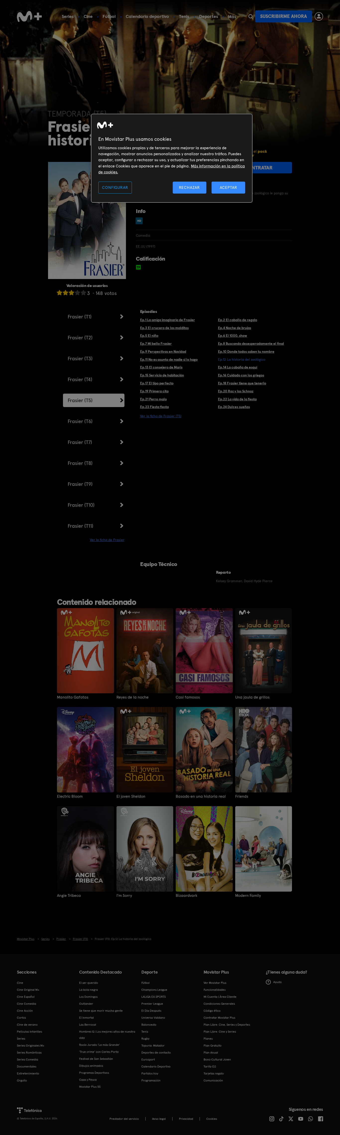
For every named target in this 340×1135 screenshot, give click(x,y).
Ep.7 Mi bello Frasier (156, 344)
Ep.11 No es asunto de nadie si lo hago (169, 359)
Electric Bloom (70, 796)
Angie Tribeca (69, 895)
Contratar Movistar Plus (219, 1017)
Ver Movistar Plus (215, 983)
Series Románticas (29, 1052)
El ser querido (88, 983)
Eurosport (148, 1059)
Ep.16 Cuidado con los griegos (241, 375)
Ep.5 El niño (149, 336)
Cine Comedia (26, 1003)
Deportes (208, 16)
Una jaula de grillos (252, 697)
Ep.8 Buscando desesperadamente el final (251, 344)
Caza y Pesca (88, 1079)
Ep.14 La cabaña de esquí (237, 367)
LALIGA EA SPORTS (153, 996)
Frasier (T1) (80, 317)
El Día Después (151, 1010)
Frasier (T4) (80, 379)
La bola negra (88, 990)
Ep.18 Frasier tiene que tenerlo (242, 383)
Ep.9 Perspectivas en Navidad (163, 352)
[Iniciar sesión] (319, 16)
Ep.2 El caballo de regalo (237, 320)
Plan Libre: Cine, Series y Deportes (227, 1024)
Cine (88, 16)
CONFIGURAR (115, 187)
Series (68, 16)
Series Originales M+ (30, 1045)
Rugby (145, 1038)
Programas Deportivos (94, 1072)
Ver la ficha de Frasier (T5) (160, 416)
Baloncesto (148, 1024)
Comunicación (213, 1080)
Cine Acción (25, 1010)
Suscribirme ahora (283, 16)
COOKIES (211, 1119)
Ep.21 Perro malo (153, 399)
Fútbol (109, 16)
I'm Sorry (124, 895)
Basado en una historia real (201, 796)
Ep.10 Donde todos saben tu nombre (246, 352)
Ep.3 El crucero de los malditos (164, 328)
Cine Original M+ (28, 990)
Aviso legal (159, 1119)
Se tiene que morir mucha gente (101, 1010)
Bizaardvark (186, 895)
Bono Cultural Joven (217, 1059)
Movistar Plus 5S (90, 1086)
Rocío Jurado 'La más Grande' (99, 1045)
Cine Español (26, 996)
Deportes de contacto (156, 1052)
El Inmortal (86, 1017)
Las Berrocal (87, 1024)
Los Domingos (88, 996)
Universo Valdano (153, 1017)
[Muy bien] (83, 292)
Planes (208, 1038)
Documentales (26, 1066)
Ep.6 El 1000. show (232, 336)
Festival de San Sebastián (96, 1059)
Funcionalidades (215, 990)
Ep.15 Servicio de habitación (162, 375)
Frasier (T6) (80, 421)
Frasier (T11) (80, 526)
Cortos (21, 1017)
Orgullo (22, 1080)
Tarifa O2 (210, 1066)
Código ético (212, 1010)
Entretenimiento (28, 1073)
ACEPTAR (228, 187)
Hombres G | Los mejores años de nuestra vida (107, 1035)
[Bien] (77, 292)
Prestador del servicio (124, 1119)
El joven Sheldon (130, 796)
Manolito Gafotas (72, 697)
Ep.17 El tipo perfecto (156, 383)
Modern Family (248, 895)
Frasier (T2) (80, 338)
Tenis (184, 16)
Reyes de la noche (132, 697)
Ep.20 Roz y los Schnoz (235, 391)
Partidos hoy (149, 1073)
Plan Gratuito (213, 1045)
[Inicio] (29, 16)
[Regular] (71, 292)
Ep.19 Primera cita (154, 391)
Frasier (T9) (80, 484)
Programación (151, 1080)
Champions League (154, 990)
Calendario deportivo (147, 16)
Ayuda (277, 982)
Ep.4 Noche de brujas (234, 328)
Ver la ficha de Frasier (107, 540)
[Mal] (65, 292)
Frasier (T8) (80, 463)
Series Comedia (27, 1059)
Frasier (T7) (80, 442)
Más (232, 16)
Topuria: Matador (153, 1045)
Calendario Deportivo (155, 1066)
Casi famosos (188, 697)
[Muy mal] (59, 292)
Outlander (86, 1003)
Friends (241, 796)
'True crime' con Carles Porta (98, 1052)
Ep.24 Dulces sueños (234, 407)
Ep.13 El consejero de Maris (161, 367)
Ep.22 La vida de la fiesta (237, 399)
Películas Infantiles (29, 1031)
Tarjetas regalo (214, 1073)
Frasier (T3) (80, 358)
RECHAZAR (189, 187)
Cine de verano (27, 1024)
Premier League (152, 1003)
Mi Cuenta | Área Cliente (220, 996)
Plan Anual (211, 1052)
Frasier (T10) (81, 505)
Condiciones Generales (219, 1003)
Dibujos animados (91, 1065)
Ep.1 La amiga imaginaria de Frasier (167, 320)
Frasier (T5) (80, 400)
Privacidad (186, 1119)
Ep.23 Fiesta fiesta (154, 407)
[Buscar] (250, 16)
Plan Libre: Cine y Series (220, 1031)
